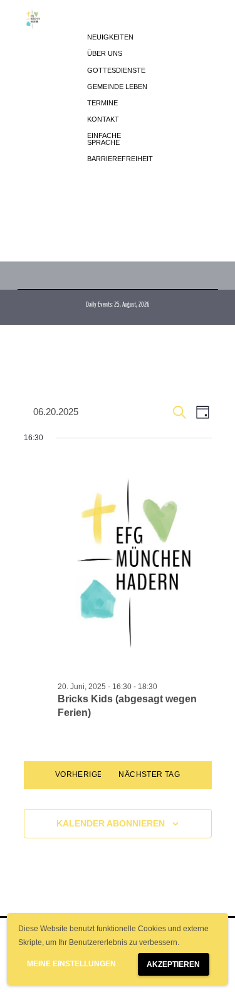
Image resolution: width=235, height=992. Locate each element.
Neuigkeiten (110, 37)
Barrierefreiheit (120, 158)
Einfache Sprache (104, 139)
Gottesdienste (116, 70)
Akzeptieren (173, 964)
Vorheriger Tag (90, 774)
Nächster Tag (149, 774)
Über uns (104, 53)
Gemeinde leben (117, 86)
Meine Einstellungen (71, 963)
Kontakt (103, 119)
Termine (102, 103)
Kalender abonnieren (110, 823)
